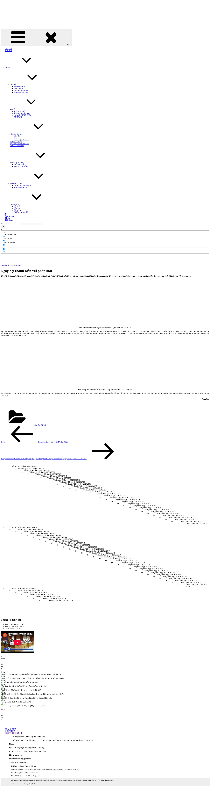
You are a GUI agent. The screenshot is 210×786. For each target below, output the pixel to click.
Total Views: (9, 628)
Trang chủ (8, 49)
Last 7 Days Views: (12, 624)
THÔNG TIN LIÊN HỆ (13, 733)
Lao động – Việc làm (21, 140)
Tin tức (7, 68)
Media (7, 218)
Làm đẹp (17, 208)
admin (18, 265)
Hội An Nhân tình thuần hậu (19, 144)
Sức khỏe (17, 206)
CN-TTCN (18, 117)
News (7, 214)
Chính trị (13, 84)
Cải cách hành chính (21, 90)
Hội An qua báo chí (21, 212)
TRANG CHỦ (10, 729)
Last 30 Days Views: (12, 626)
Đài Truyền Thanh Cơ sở (22, 185)
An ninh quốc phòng (17, 163)
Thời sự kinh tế (19, 111)
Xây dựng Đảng (19, 86)
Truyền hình (9, 216)
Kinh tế (12, 109)
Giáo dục (17, 136)
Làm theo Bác (19, 88)
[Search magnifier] (3, 226)
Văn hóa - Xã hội (40, 425)
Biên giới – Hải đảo (21, 166)
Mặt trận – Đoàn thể (21, 92)
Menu (69, 45)
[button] (105, 658)
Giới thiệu (8, 51)
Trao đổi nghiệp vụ (20, 187)
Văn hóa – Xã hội (16, 134)
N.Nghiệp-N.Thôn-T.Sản (23, 115)
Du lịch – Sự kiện (16, 142)
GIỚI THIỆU (10, 731)
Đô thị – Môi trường (17, 146)
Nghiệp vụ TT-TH (16, 183)
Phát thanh (9, 220)
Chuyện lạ (17, 210)
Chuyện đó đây (15, 204)
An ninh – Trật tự (20, 164)
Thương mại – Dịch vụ (22, 113)
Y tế (15, 138)
